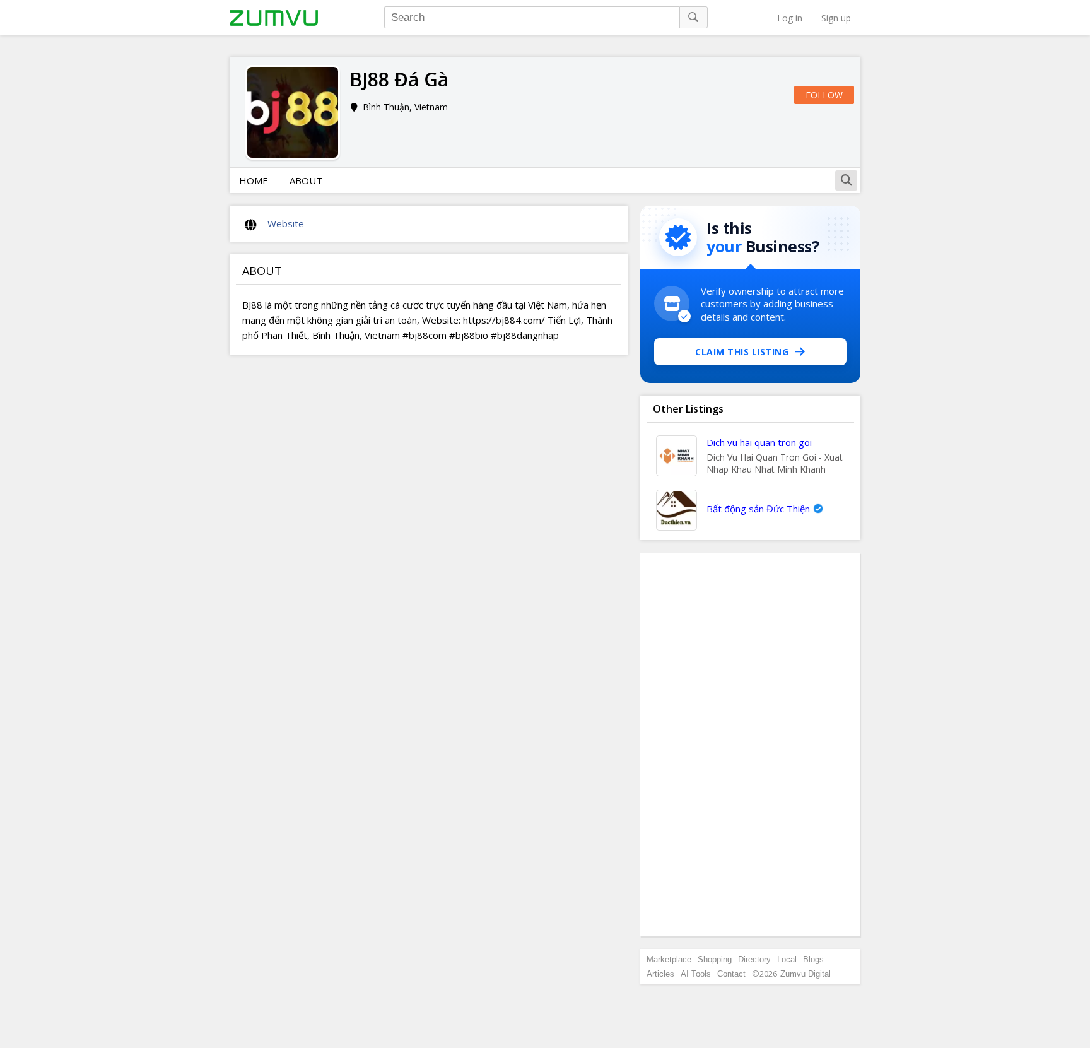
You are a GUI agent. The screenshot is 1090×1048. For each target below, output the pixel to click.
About (306, 180)
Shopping (715, 959)
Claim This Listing (741, 352)
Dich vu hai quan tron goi (759, 442)
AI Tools (696, 974)
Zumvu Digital (805, 974)
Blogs (813, 959)
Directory (754, 959)
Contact (731, 974)
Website (285, 223)
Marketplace (669, 959)
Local (787, 959)
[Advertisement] (750, 744)
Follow (824, 95)
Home (253, 180)
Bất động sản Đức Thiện (758, 508)
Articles (660, 974)
